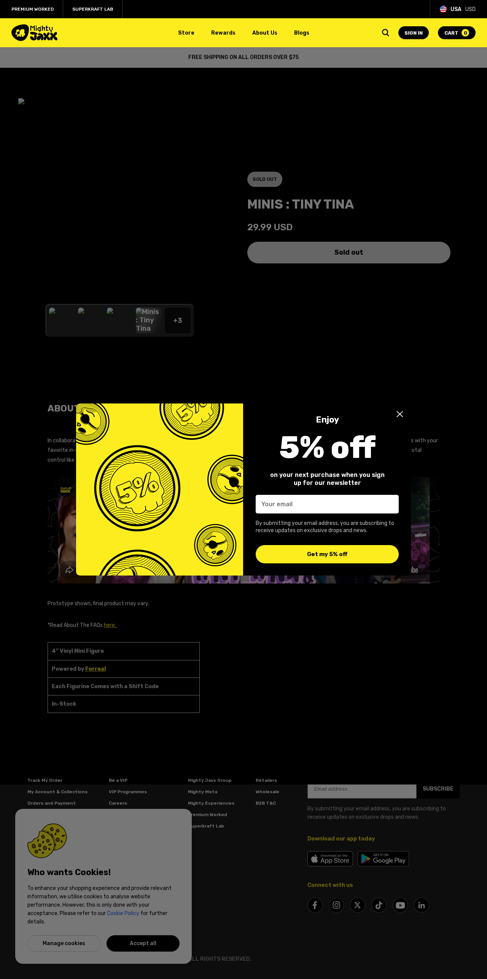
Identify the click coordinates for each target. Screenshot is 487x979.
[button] (399, 414)
